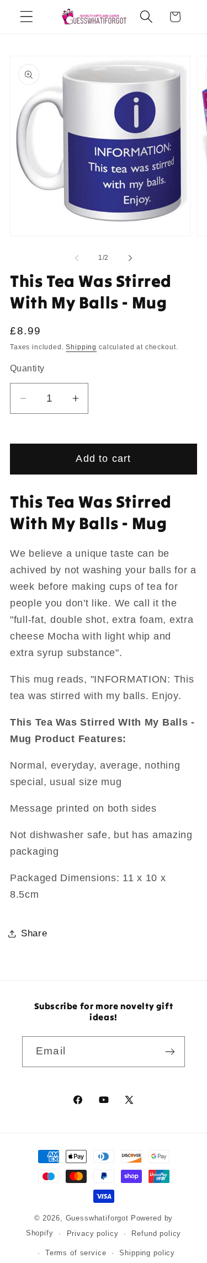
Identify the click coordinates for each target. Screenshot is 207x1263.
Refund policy (156, 1233)
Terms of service (75, 1253)
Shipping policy (147, 1253)
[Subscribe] (169, 1051)
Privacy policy (93, 1233)
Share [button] (34, 933)
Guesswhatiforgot (97, 1218)
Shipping (81, 347)
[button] (26, 16)
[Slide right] (130, 258)
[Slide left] (77, 258)
